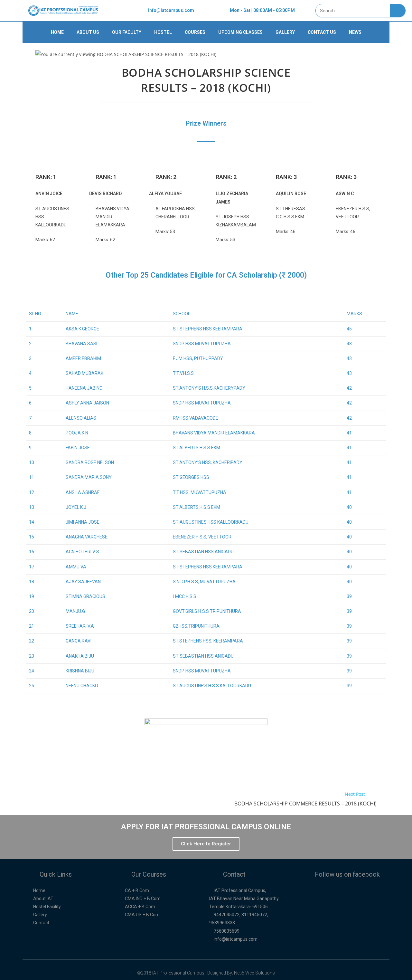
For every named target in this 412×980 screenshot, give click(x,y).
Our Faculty (126, 32)
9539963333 (222, 922)
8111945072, (254, 914)
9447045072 (226, 914)
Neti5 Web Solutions (254, 972)
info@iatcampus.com (236, 939)
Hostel (163, 32)
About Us (88, 32)
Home (57, 32)
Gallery (285, 32)
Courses (195, 32)
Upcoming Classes (240, 32)
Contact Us (322, 32)
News (355, 32)
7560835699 (226, 931)
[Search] (397, 10)
